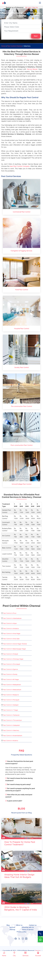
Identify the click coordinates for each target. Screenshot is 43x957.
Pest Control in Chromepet (11, 664)
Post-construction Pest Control (21, 445)
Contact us (32, 925)
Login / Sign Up (32, 7)
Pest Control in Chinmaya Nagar (13, 659)
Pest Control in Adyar (10, 623)
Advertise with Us (28, 927)
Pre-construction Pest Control (21, 406)
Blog (8, 925)
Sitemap (12, 929)
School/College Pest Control (21, 484)
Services (12, 927)
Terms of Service (27, 929)
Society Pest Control (21, 367)
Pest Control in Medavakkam (12, 689)
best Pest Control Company (20, 166)
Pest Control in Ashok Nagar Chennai (15, 644)
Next (36, 36)
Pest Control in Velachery (11, 730)
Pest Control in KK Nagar (11, 679)
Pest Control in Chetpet (10, 654)
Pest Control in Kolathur (10, 740)
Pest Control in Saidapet (10, 705)
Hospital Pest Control (21, 328)
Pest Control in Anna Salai (11, 638)
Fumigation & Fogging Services (21, 251)
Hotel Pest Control (21, 289)
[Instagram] (23, 939)
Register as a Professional (14, 7)
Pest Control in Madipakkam (12, 684)
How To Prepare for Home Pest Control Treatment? (19, 843)
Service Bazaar (32, 69)
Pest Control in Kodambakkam (12, 735)
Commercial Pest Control (21, 212)
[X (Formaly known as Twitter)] (19, 939)
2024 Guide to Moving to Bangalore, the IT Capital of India (20, 908)
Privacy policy (21, 931)
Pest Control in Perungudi (11, 700)
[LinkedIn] (26, 939)
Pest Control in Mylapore (11, 695)
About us (19, 925)
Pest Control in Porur (9, 613)
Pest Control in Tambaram (11, 715)
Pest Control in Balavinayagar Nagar (14, 649)
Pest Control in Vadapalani (11, 725)
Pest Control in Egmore (10, 669)
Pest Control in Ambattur (11, 628)
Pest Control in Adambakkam (12, 618)
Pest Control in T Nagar (10, 710)
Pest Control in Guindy (10, 674)
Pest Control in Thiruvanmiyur (12, 720)
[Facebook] (16, 939)
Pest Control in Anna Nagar (11, 633)
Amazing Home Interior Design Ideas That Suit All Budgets (19, 875)
